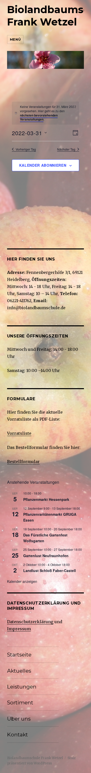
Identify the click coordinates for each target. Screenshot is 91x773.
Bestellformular (23, 461)
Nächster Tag (66, 149)
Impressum (19, 628)
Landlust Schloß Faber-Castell (49, 570)
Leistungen (21, 686)
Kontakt (17, 734)
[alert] (48, 113)
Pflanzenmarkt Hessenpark (46, 499)
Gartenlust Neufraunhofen (46, 555)
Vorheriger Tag (26, 149)
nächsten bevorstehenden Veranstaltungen (39, 117)
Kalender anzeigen (22, 581)
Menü (15, 39)
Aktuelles (19, 671)
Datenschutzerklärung (30, 621)
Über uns (19, 718)
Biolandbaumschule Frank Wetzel (35, 758)
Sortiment (20, 702)
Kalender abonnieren (42, 165)
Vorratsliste (19, 433)
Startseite (19, 654)
